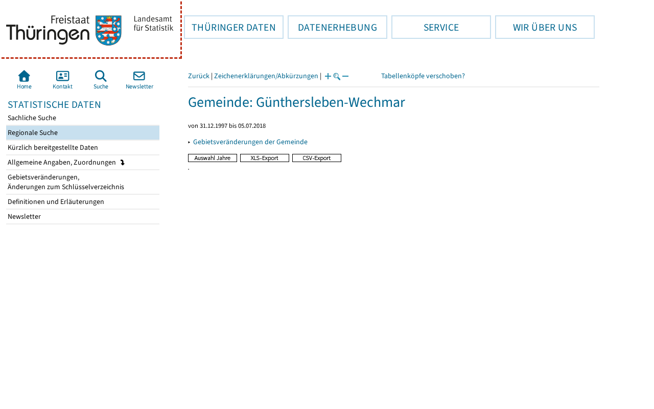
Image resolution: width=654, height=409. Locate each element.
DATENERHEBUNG (332, 27)
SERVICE (425, 27)
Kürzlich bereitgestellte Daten (52, 147)
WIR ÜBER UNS (536, 27)
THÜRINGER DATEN (230, 27)
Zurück (198, 76)
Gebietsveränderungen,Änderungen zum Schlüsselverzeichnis (65, 182)
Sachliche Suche (31, 118)
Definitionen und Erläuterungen (55, 202)
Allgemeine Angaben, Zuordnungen (62, 162)
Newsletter (23, 216)
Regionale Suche (32, 133)
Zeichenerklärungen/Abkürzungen (266, 76)
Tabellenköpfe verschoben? (423, 76)
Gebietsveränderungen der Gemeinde (250, 142)
